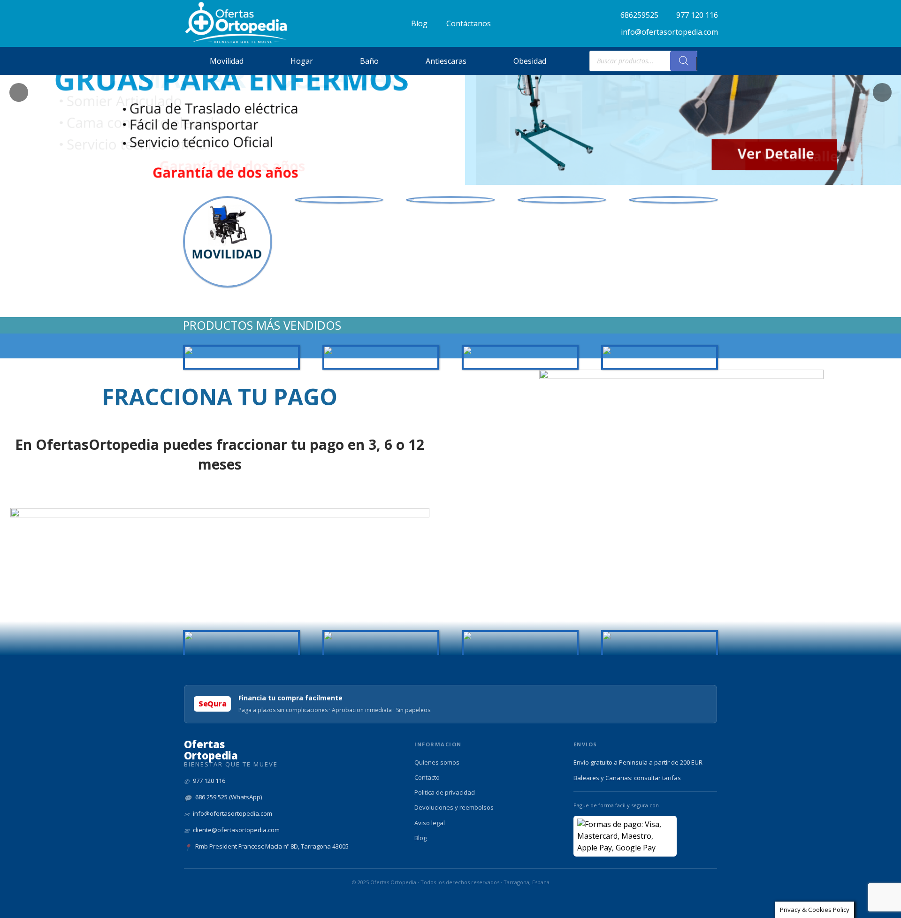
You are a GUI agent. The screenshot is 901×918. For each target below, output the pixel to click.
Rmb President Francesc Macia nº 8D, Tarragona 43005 (272, 846)
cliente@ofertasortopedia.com (236, 830)
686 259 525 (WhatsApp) (228, 797)
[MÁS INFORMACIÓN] (339, 200)
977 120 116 (209, 780)
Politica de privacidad (444, 792)
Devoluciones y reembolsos (454, 807)
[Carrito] (707, 61)
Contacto (427, 777)
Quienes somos (436, 762)
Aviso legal (429, 823)
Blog (420, 838)
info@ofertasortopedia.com (232, 813)
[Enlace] (236, 22)
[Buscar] (683, 61)
